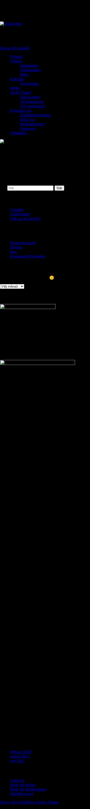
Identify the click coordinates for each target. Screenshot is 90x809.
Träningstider (30, 70)
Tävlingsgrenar (32, 101)
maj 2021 (17, 761)
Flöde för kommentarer (28, 789)
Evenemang (29, 83)
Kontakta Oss (21, 110)
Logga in (17, 780)
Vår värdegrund (32, 106)
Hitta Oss (27, 119)
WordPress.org (21, 794)
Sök (3, 188)
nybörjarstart (20, 214)
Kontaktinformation (35, 115)
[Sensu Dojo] (45, 23)
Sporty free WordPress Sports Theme (29, 802)
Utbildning (18, 133)
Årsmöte (17, 209)
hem (13, 252)
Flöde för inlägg (22, 785)
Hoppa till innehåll (14, 48)
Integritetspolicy (32, 124)
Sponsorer (28, 128)
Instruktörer (29, 65)
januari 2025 (20, 756)
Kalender (17, 79)
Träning (16, 61)
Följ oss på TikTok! (25, 218)
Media (15, 88)
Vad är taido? (30, 97)
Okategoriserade (23, 243)
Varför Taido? (21, 92)
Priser (24, 74)
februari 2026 (20, 752)
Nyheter (16, 56)
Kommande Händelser (28, 256)
